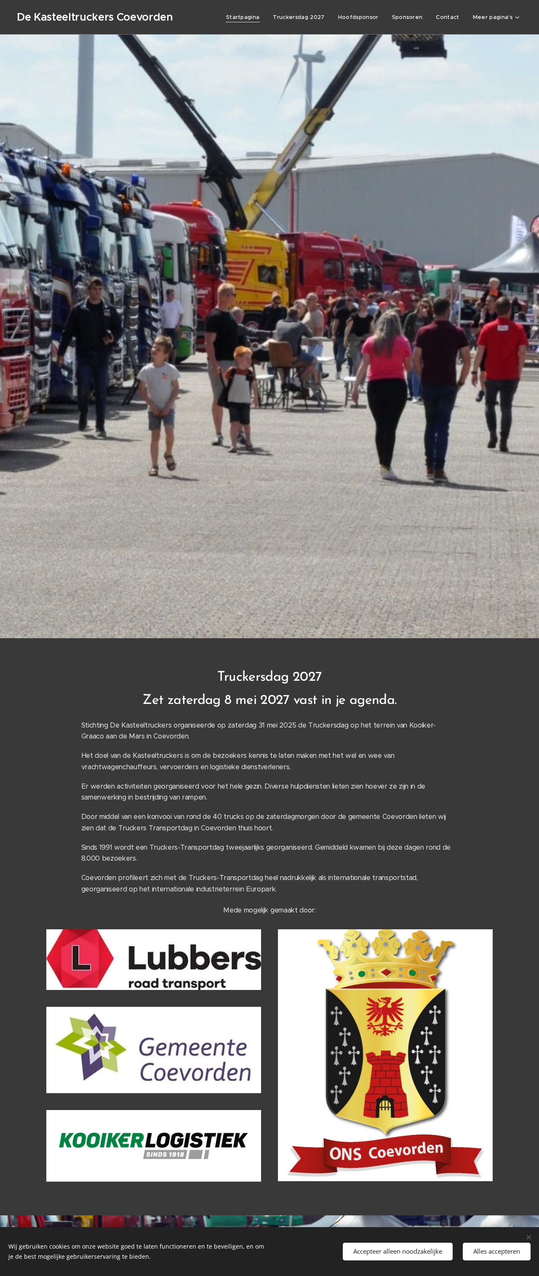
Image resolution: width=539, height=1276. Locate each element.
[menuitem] (245, 17)
